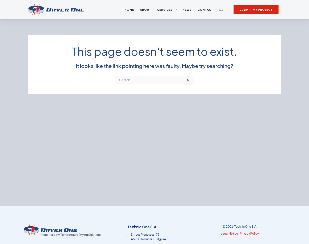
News (187, 9)
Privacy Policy (249, 233)
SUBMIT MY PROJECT (256, 9)
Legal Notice (229, 233)
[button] (175, 9)
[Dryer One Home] (69, 230)
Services (165, 9)
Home (129, 9)
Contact (205, 9)
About (145, 9)
